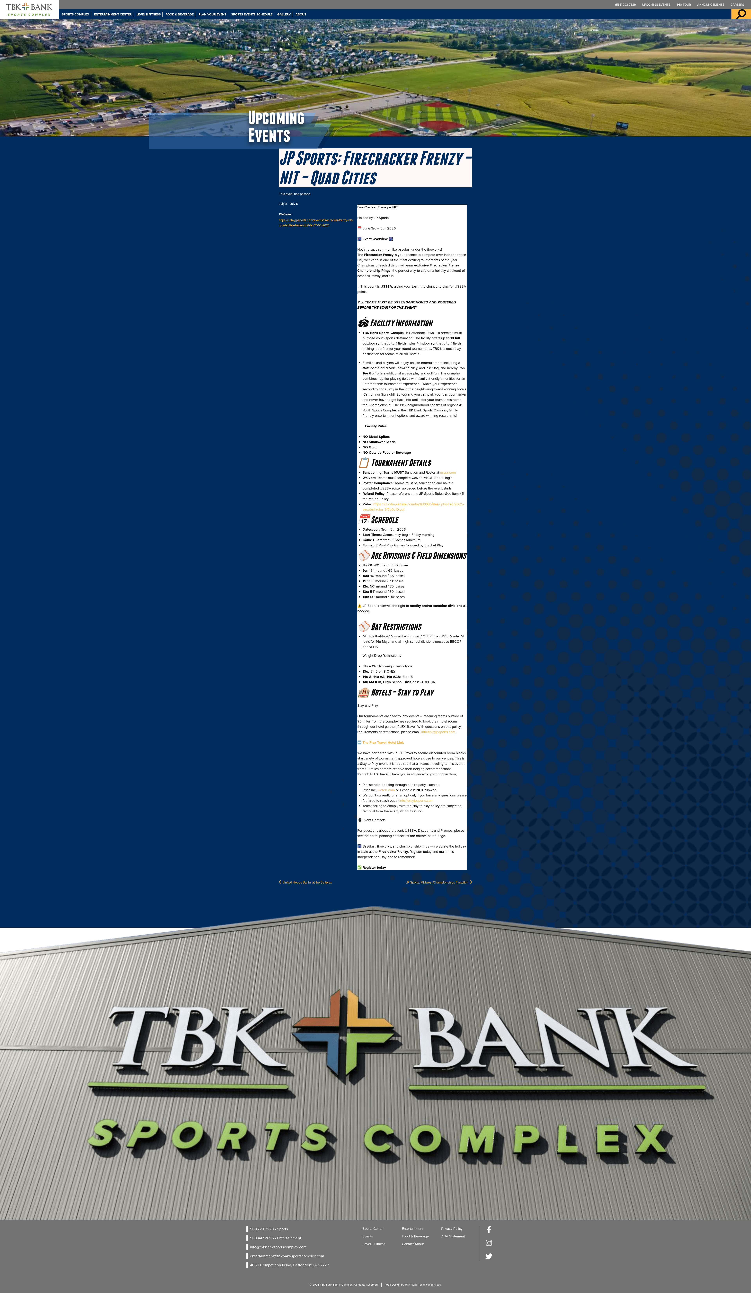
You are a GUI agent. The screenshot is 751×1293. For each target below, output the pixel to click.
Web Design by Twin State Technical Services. (413, 1284)
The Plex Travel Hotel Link (383, 742)
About (301, 14)
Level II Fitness (149, 14)
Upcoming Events (656, 4)
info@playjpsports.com (438, 731)
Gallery (284, 14)
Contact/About (413, 1243)
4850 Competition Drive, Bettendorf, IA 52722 (289, 1265)
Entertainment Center (113, 14)
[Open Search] (741, 14)
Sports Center (373, 1228)
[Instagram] (488, 1245)
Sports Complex (75, 14)
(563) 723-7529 (625, 4)
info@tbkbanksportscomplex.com (278, 1247)
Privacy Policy (452, 1228)
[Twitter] (488, 1258)
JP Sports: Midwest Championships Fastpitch (437, 882)
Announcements (710, 4)
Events (368, 1236)
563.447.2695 (262, 1238)
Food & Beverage (180, 14)
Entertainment (412, 1228)
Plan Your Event (212, 14)
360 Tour (683, 4)
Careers (737, 4)
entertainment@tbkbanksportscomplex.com (287, 1256)
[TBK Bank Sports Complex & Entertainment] (29, 9)
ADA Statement (453, 1236)
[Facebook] (488, 1232)
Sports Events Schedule (251, 14)
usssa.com (448, 472)
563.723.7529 (262, 1229)
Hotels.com (386, 790)
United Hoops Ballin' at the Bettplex (307, 882)
